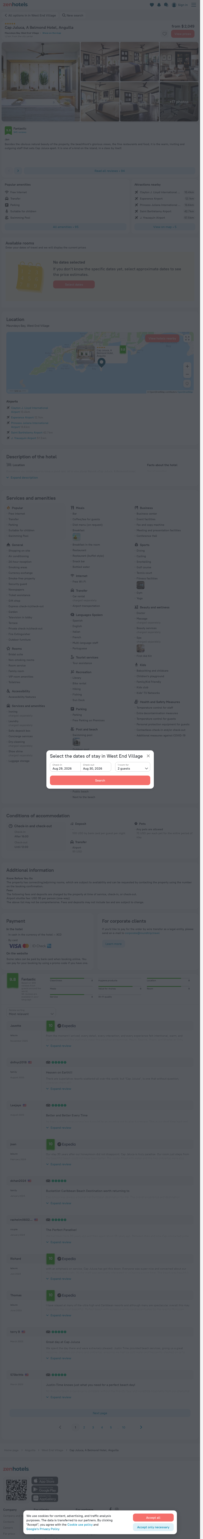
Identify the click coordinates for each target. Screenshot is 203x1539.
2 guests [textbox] (124, 768)
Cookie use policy (80, 1524)
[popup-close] (148, 756)
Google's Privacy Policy (42, 1529)
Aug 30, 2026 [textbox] (92, 768)
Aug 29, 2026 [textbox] (62, 768)
